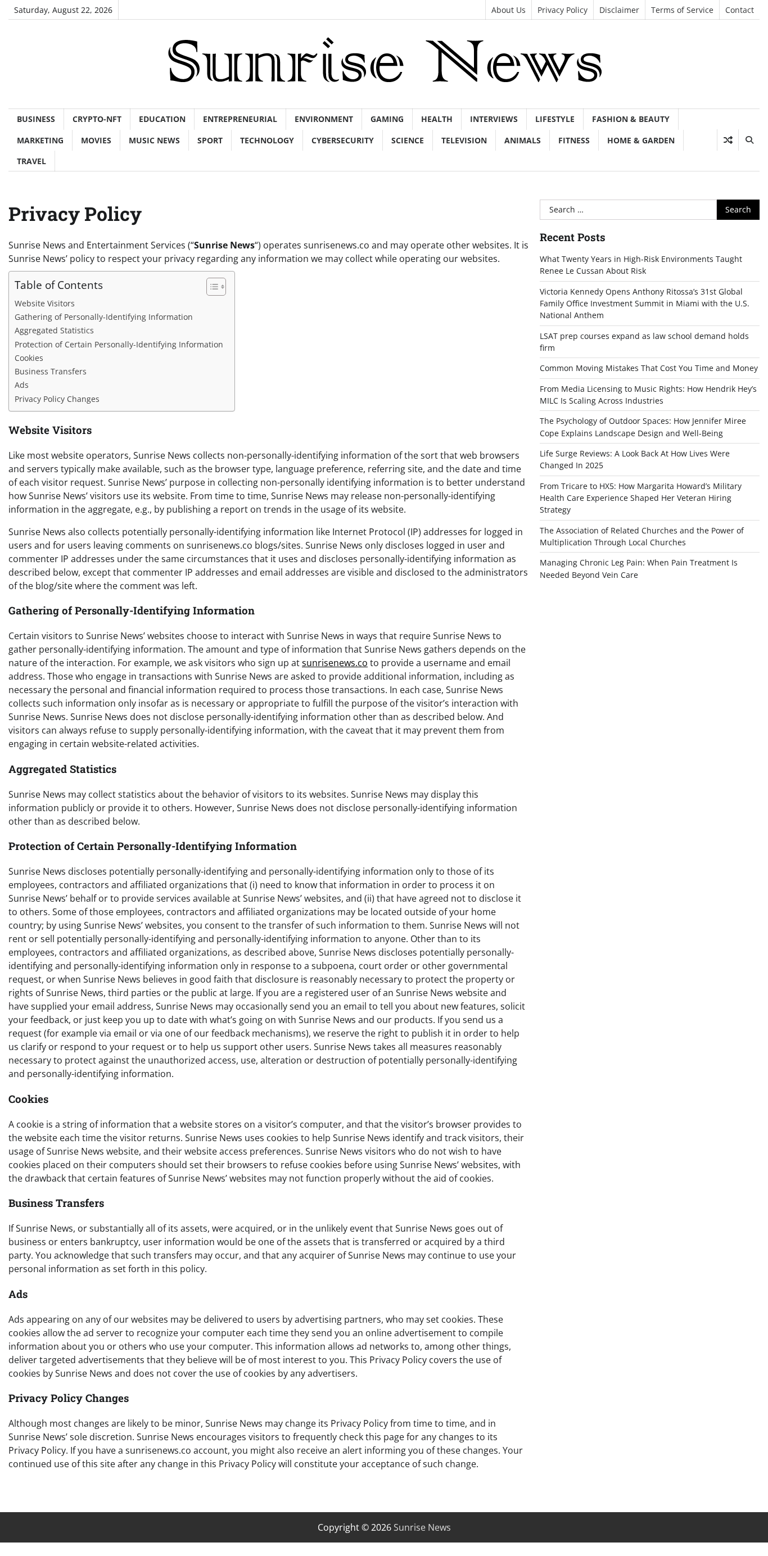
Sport (210, 140)
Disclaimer (619, 9)
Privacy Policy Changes (57, 398)
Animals (522, 140)
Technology (267, 140)
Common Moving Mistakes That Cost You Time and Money (649, 368)
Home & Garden (641, 140)
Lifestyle (555, 119)
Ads (22, 384)
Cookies (29, 357)
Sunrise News (422, 1527)
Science (407, 140)
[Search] (749, 140)
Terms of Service (682, 9)
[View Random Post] (727, 140)
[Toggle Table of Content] (210, 286)
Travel (31, 161)
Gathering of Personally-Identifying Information (104, 316)
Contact (739, 9)
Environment (324, 119)
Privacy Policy (562, 9)
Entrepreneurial (240, 119)
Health (437, 119)
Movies (96, 140)
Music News (154, 140)
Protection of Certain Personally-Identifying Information (119, 344)
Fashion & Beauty (631, 119)
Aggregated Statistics (54, 330)
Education (162, 119)
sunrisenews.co (335, 663)
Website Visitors (45, 303)
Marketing (40, 140)
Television (464, 140)
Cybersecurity (342, 140)
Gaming (387, 119)
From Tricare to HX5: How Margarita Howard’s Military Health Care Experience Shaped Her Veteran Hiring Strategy (641, 498)
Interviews (494, 119)
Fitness (574, 140)
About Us (508, 9)
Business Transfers (51, 371)
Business (36, 119)
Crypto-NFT (97, 119)
